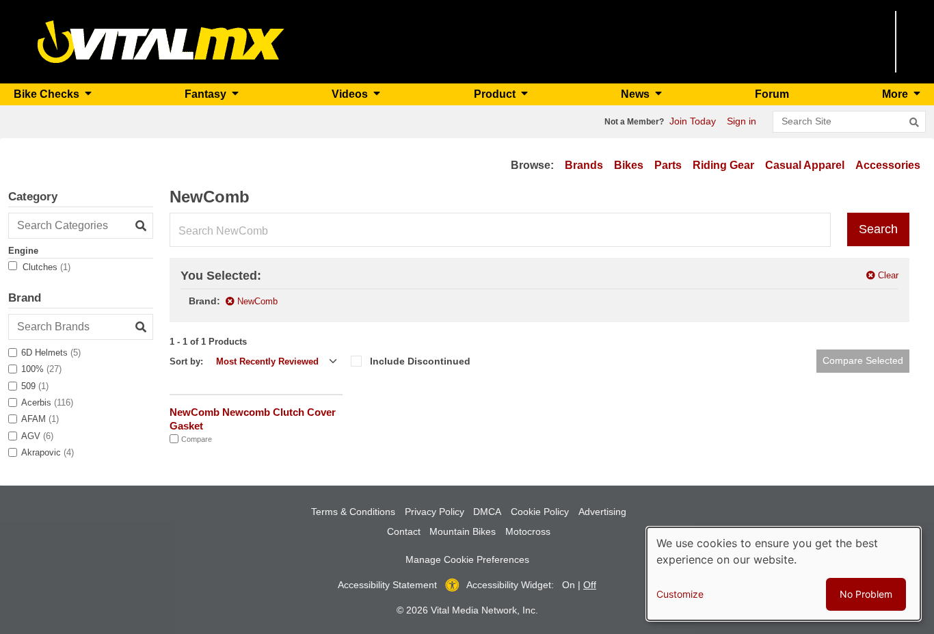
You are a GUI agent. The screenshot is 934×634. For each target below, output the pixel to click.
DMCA (487, 511)
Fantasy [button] (207, 94)
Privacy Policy (434, 511)
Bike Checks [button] (48, 94)
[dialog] (783, 573)
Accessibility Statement (387, 584)
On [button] (568, 584)
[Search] (914, 122)
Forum (772, 94)
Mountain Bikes (462, 531)
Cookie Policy (540, 511)
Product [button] (496, 94)
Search (878, 229)
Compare (196, 439)
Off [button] (589, 584)
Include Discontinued (420, 361)
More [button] (896, 94)
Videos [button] (351, 94)
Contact (404, 531)
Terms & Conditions (353, 511)
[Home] (161, 41)
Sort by (185, 361)
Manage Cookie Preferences (467, 559)
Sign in (741, 121)
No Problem (866, 594)
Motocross (527, 531)
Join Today (692, 121)
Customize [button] (680, 594)
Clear (888, 275)
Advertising (602, 511)
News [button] (636, 94)
